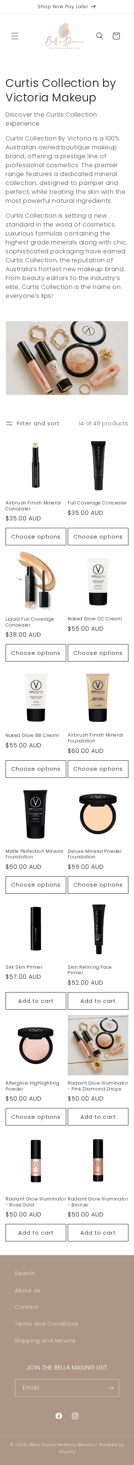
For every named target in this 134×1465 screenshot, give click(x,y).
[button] (15, 36)
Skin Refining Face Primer (90, 970)
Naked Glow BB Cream (32, 735)
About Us (28, 1290)
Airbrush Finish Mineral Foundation (95, 738)
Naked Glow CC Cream (95, 619)
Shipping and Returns (45, 1340)
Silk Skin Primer (24, 967)
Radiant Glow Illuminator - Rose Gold (36, 1202)
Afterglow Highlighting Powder (32, 1086)
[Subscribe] (110, 1388)
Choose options (36, 536)
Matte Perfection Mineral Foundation (34, 854)
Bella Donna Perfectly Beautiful (64, 1445)
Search (25, 1273)
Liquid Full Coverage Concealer (30, 622)
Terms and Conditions (47, 1324)
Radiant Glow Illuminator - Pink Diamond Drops (98, 1086)
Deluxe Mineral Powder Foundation (95, 854)
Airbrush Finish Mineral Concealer (33, 505)
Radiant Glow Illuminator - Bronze (98, 1202)
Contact (26, 1307)
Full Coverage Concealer (97, 503)
